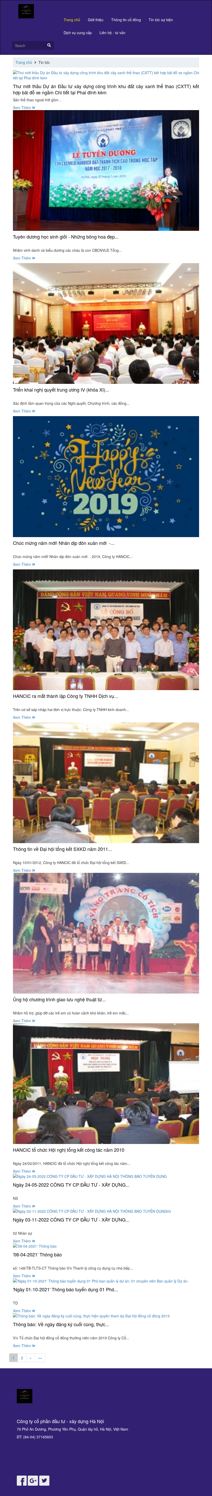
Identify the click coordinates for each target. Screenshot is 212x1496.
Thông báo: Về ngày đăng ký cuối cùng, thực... (61, 1324)
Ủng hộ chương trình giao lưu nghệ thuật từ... (59, 999)
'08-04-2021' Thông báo (37, 1254)
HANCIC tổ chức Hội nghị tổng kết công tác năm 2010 (68, 1149)
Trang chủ (72, 19)
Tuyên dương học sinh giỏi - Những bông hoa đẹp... (66, 236)
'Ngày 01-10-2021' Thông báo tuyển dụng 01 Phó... (65, 1289)
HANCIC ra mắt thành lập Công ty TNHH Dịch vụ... (65, 695)
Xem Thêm (22, 107)
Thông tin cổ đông (126, 19)
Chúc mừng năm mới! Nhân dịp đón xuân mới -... (64, 542)
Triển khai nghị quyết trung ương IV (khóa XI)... (61, 389)
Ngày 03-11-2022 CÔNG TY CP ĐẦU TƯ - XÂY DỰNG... (71, 1219)
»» (40, 1357)
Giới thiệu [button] (95, 19)
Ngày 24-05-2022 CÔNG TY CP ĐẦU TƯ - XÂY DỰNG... (71, 1184)
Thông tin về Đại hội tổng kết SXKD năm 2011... (62, 848)
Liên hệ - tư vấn (112, 32)
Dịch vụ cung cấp (78, 32)
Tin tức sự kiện (161, 19)
